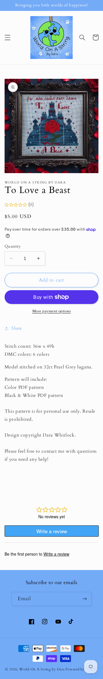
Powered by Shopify (82, 669)
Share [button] (16, 328)
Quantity (13, 246)
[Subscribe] (84, 599)
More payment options (51, 311)
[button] (7, 37)
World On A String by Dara (41, 669)
